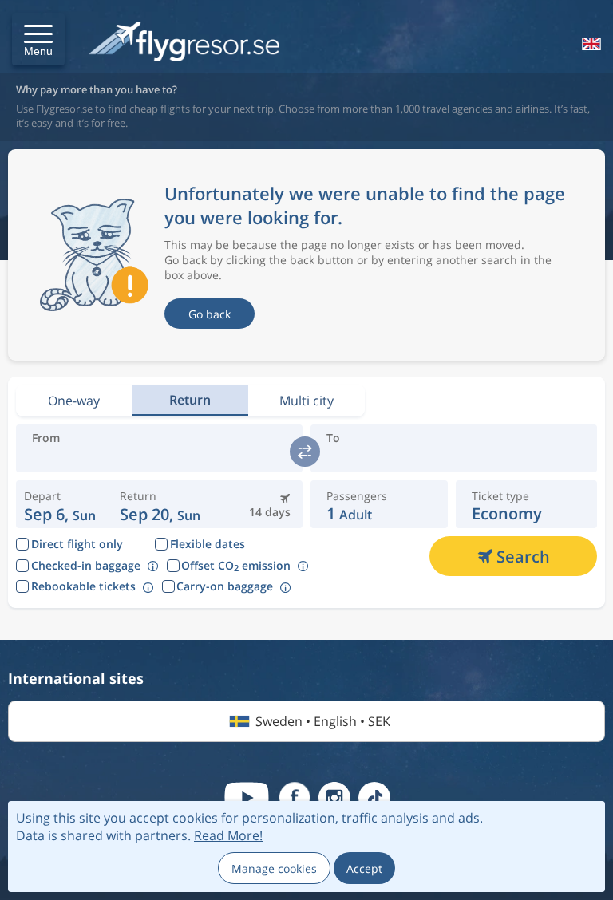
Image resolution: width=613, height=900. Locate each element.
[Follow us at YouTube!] (247, 798)
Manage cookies (274, 868)
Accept (364, 868)
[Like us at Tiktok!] (374, 798)
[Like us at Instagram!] (334, 798)
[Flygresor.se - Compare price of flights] (184, 43)
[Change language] (589, 43)
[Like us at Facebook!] (294, 798)
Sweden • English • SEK (322, 721)
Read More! (228, 835)
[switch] (305, 451)
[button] (38, 39)
